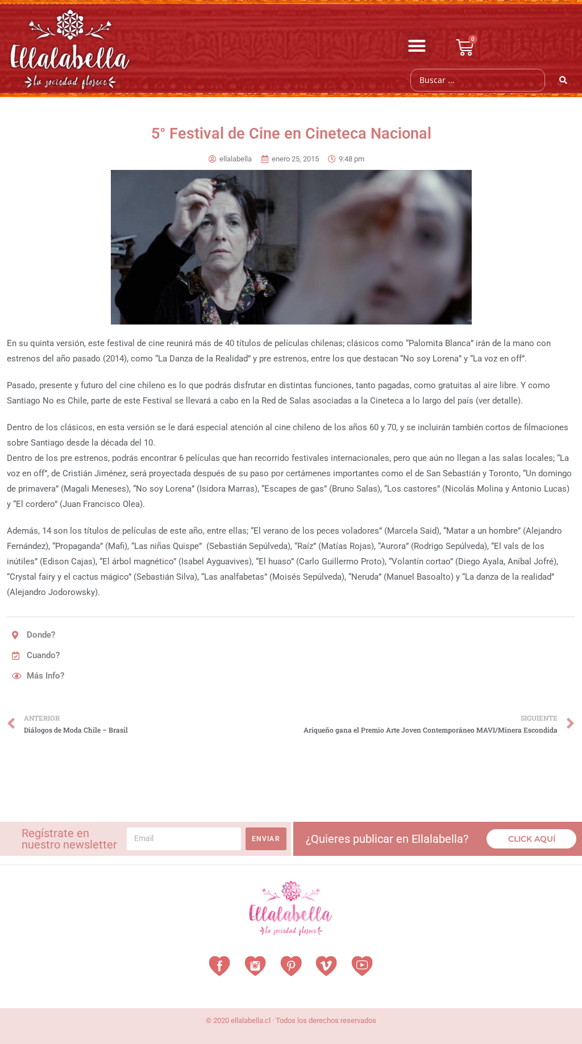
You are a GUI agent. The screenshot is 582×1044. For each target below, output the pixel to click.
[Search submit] (563, 80)
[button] (417, 46)
